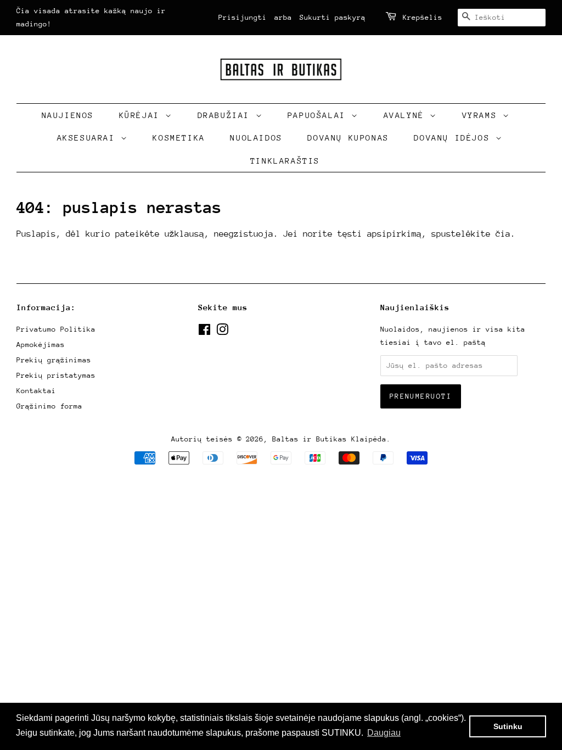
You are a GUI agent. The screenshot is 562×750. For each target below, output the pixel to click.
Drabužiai (227, 115)
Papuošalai (320, 115)
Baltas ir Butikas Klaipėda (329, 439)
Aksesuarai (89, 137)
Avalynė (407, 115)
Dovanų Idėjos (454, 137)
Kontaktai (36, 391)
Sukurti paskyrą (333, 17)
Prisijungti (242, 17)
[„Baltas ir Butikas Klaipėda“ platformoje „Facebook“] (204, 332)
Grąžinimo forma (49, 406)
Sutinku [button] (507, 726)
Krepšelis (422, 17)
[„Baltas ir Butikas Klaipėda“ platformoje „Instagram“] (222, 332)
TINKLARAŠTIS (285, 160)
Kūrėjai (142, 115)
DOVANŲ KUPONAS (348, 137)
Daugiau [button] (384, 732)
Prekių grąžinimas (53, 360)
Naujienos (68, 115)
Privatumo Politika (55, 329)
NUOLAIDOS (256, 137)
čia (503, 234)
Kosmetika (179, 137)
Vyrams (482, 115)
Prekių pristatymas (55, 375)
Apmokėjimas (40, 344)
